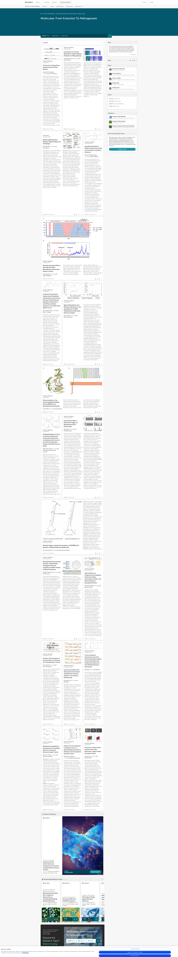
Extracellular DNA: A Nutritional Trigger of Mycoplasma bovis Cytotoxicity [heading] (71, 423)
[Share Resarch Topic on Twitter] (130, 60)
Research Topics (81, 13)
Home (44, 930)
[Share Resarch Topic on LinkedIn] (134, 60)
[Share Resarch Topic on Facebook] (132, 60)
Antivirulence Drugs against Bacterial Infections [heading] (88, 899)
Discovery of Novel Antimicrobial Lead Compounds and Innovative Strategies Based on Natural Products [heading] (51, 866)
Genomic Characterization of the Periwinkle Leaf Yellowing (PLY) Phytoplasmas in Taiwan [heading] (51, 660)
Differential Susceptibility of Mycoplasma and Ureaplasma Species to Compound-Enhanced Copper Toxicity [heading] (51, 749)
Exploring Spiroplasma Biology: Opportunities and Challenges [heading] (51, 141)
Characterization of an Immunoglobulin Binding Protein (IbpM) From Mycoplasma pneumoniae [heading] (51, 403)
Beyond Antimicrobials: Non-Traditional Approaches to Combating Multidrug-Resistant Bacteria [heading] (50, 897)
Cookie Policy (25, 952)
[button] (56, 36)
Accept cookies (135, 955)
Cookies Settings (135, 949)
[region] (89, 951)
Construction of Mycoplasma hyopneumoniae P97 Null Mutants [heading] (51, 67)
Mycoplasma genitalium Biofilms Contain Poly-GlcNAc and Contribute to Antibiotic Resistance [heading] (93, 149)
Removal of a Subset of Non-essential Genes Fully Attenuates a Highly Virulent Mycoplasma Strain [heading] (93, 750)
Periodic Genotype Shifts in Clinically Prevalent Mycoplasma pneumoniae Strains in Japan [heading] (51, 268)
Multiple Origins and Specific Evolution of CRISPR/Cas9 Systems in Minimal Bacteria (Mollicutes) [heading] (61, 546)
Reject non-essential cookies (134, 952)
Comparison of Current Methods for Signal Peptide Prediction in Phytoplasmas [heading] (72, 54)
